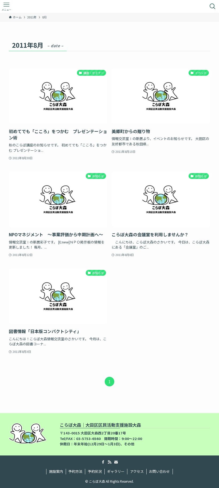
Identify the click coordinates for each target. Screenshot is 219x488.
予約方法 (75, 471)
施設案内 (56, 471)
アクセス (137, 471)
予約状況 (95, 471)
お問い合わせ (159, 471)
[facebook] (103, 462)
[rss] (109, 462)
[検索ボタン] (212, 6)
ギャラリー (115, 471)
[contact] (116, 462)
